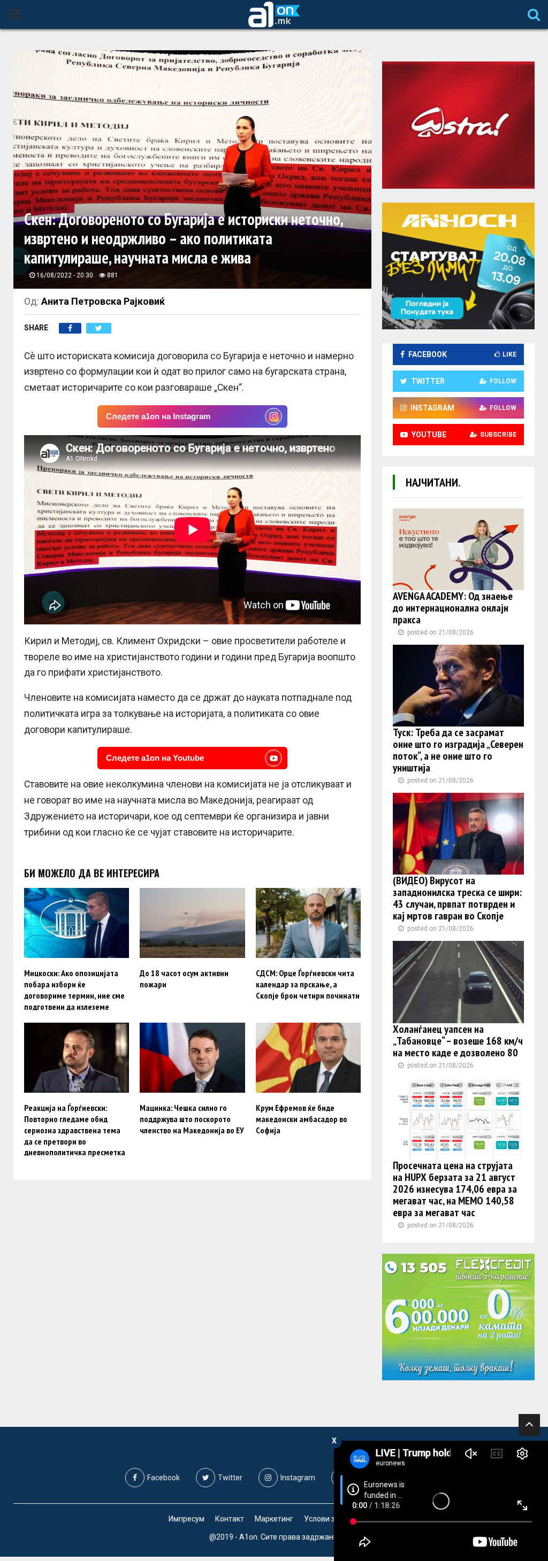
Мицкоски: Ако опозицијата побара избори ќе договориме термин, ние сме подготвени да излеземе (74, 989)
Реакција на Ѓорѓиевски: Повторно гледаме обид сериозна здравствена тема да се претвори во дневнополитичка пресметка (74, 1129)
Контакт (229, 1518)
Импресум (186, 1518)
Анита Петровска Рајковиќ (103, 301)
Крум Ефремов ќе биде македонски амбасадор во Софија (301, 1118)
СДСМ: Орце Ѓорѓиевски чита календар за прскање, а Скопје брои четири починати (308, 984)
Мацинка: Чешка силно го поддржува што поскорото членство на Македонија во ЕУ (192, 1118)
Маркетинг (274, 1518)
